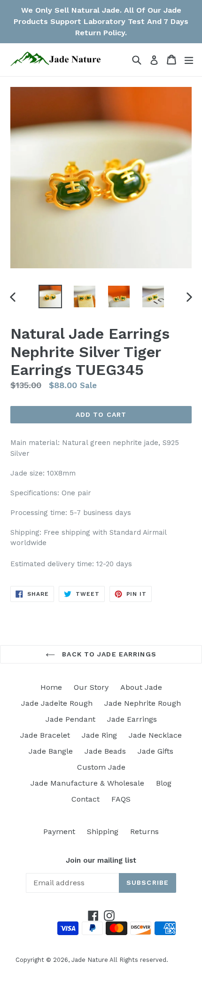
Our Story (91, 687)
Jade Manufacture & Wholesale (87, 783)
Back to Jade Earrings (108, 654)
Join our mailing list (101, 860)
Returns (144, 831)
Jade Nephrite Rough (142, 703)
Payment (59, 831)
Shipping (102, 831)
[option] (50, 296)
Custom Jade (101, 767)
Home (51, 687)
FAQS (121, 799)
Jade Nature (89, 959)
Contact (85, 799)
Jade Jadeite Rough (57, 703)
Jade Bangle (51, 751)
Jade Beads (105, 751)
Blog (163, 783)
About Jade (141, 687)
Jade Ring (99, 735)
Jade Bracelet (45, 735)
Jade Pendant (70, 719)
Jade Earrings (132, 719)
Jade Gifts (155, 751)
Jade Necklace (155, 735)
